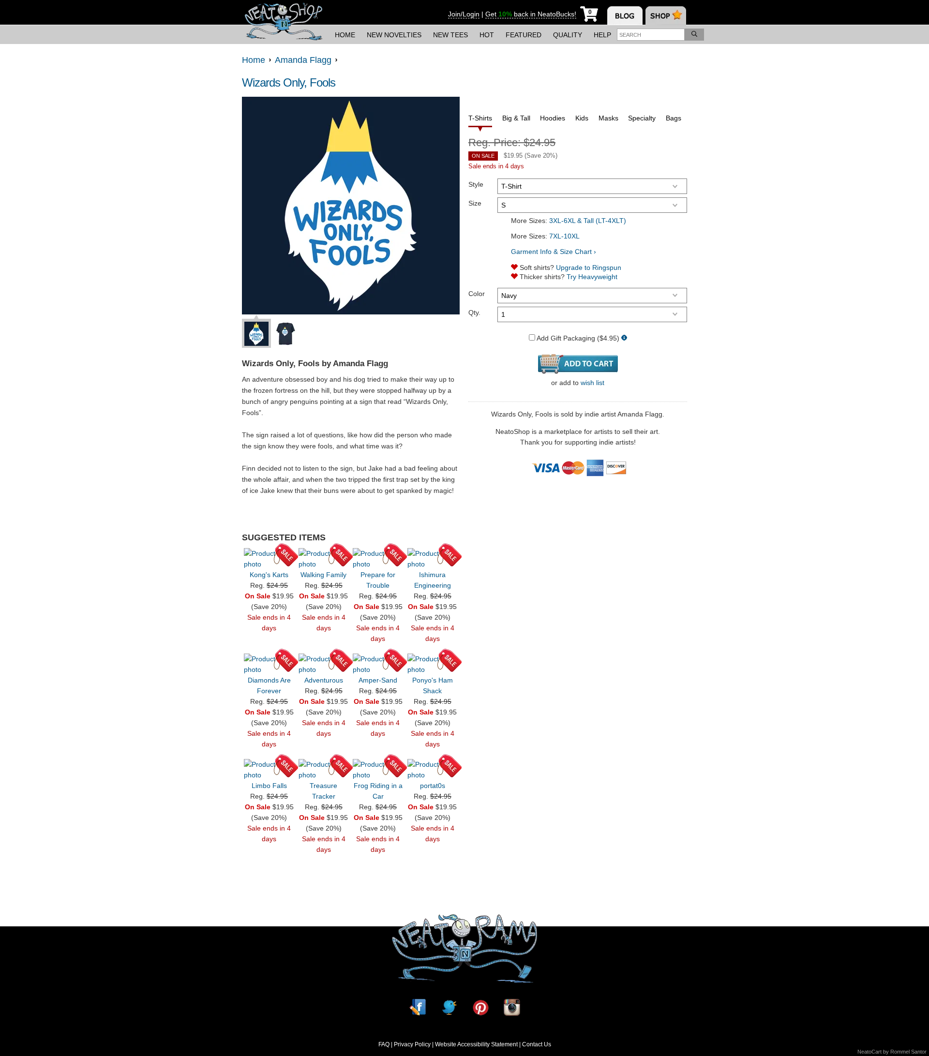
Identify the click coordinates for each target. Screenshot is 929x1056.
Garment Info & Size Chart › (553, 251)
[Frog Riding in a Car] (378, 769)
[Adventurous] (324, 664)
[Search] (694, 35)
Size (474, 203)
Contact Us (536, 1044)
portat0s (432, 785)
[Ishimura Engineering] (432, 558)
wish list (592, 383)
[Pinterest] (480, 1007)
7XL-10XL (564, 236)
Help (602, 35)
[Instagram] (512, 1007)
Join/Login (463, 14)
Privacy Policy (412, 1044)
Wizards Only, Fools (288, 82)
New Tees (450, 35)
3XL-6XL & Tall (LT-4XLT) (587, 220)
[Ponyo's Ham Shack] (432, 664)
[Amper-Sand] (378, 664)
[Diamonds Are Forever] (269, 664)
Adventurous (323, 680)
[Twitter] (449, 1007)
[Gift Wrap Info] (624, 338)
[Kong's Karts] (269, 558)
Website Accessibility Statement (476, 1044)
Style (475, 184)
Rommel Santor (908, 1052)
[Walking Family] (324, 558)
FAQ (384, 1044)
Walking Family (323, 575)
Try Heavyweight (592, 277)
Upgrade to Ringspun (588, 267)
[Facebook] (417, 1007)
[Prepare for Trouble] (378, 558)
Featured (523, 35)
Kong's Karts (269, 575)
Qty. (474, 312)
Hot (486, 35)
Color (476, 293)
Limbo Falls (269, 785)
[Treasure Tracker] (324, 769)
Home (345, 35)
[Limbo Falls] (269, 769)
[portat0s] (432, 769)
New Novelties (394, 35)
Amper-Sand (378, 680)
